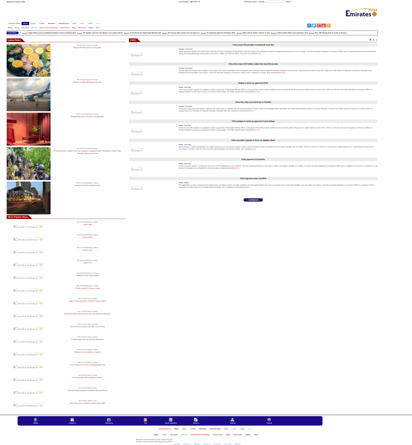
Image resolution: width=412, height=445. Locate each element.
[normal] (373, 39)
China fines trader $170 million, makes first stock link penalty (253, 64)
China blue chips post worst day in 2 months (253, 102)
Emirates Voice (251, 2)
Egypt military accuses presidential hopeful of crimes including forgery (31, 33)
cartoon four (87, 263)
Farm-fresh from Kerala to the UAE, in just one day (87, 326)
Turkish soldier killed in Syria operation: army (271, 33)
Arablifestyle (237, 444)
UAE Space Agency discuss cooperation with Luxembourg (87, 390)
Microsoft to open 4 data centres (87, 275)
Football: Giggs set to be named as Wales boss (87, 339)
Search (288, 2)
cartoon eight (87, 224)
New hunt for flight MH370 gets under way (87, 82)
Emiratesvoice (206, 444)
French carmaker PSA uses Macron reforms (87, 377)
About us (196, 423)
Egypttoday (197, 444)
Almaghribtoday (187, 444)
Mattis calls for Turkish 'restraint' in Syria (235, 33)
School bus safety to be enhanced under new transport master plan (87, 314)
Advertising (109, 423)
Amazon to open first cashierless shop (87, 185)
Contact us (72, 423)
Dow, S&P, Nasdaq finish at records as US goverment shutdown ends (317, 33)
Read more (257, 53)
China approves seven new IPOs (253, 178)
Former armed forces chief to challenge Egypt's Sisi (87, 365)
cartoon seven (87, 250)
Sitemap (233, 423)
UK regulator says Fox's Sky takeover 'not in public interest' (82, 33)
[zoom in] (370, 39)
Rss (145, 423)
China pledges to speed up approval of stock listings (253, 121)
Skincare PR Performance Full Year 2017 (87, 47)
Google (261, 2)
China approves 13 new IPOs (253, 159)
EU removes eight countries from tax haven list (163, 33)
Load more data (253, 200)
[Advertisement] (155, 11)
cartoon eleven (87, 237)
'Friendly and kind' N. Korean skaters (87, 288)
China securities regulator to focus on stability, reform (253, 140)
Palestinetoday (217, 444)
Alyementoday (227, 444)
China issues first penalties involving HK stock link (253, 45)
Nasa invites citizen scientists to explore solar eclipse (87, 403)
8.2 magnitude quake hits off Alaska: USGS (200, 33)
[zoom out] (376, 39)
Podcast (269, 423)
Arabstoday (177, 444)
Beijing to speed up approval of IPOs (253, 83)
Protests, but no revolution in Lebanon (87, 352)
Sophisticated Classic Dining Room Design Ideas (87, 116)
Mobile (36, 423)
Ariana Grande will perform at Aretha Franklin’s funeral (87, 301)
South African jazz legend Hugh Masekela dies (124, 33)
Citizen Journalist (171, 423)
